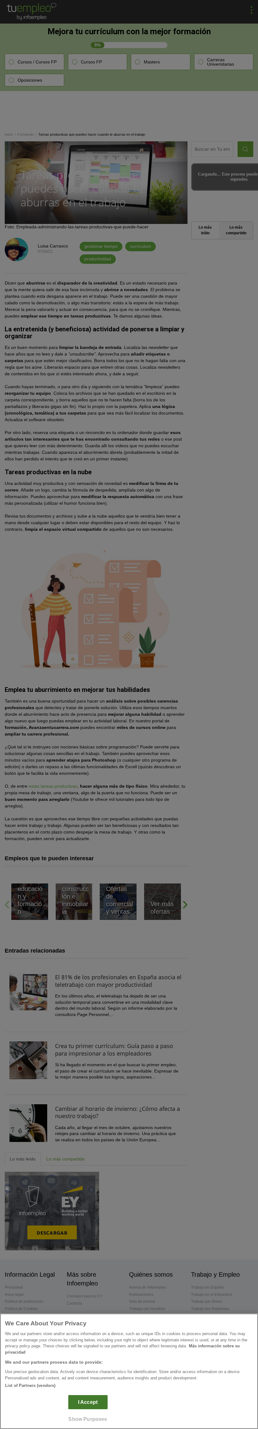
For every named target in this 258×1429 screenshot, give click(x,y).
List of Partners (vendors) (30, 1385)
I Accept (88, 1402)
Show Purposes (87, 1419)
